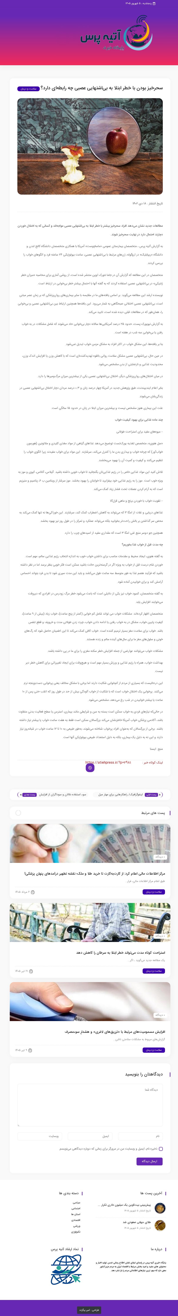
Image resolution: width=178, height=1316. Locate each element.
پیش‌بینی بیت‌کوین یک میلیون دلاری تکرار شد (124, 1205)
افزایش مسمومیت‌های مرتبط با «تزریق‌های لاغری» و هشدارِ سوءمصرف (115, 1032)
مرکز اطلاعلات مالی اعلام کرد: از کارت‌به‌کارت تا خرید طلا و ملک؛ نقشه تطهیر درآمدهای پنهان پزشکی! (95, 874)
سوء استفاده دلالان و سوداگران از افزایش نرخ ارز (62, 794)
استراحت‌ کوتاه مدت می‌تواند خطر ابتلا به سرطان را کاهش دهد (120, 953)
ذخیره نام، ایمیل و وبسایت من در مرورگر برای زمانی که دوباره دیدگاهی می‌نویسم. (108, 1149)
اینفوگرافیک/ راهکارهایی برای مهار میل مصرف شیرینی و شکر (120, 794)
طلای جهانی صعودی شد (137, 1222)
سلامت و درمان (28, 89)
